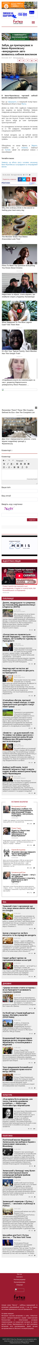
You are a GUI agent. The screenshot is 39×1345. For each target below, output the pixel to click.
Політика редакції (19, 1279)
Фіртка (23, 104)
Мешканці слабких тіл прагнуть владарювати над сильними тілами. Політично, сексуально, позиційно (22, 812)
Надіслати (32, 520)
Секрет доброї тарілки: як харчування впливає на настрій (17, 959)
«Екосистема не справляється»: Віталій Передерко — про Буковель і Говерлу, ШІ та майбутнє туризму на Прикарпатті (19, 637)
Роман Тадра (16, 828)
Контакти (19, 1277)
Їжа (4, 902)
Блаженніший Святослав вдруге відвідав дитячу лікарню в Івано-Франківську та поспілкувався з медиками (18, 1041)
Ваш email (6, 495)
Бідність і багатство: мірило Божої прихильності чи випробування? (20, 833)
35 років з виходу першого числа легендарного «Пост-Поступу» (23, 853)
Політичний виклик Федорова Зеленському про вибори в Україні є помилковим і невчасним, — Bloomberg (19, 1142)
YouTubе (7, 150)
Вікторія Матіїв (18, 58)
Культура (7, 1095)
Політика (7, 1135)
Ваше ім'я (6, 487)
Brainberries (19, 242)
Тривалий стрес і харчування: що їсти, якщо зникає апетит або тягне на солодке (19, 908)
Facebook (24, 147)
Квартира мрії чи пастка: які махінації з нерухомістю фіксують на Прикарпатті (18, 670)
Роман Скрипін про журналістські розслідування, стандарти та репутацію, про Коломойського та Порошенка (19, 588)
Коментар (6, 456)
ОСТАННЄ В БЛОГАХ (19, 802)
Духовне (7, 983)
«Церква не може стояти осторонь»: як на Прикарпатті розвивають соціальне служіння (19, 989)
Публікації (8, 598)
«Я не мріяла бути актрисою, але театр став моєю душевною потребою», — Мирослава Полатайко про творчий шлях (18, 1102)
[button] (4, 460)
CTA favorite (20, 213)
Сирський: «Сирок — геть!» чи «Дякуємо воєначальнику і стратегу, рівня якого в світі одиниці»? (23, 878)
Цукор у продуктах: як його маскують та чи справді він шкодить (19, 934)
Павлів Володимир (18, 850)
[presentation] (4, 460)
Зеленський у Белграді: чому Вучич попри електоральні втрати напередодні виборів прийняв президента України (19, 1173)
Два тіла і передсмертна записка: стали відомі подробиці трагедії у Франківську (19, 441)
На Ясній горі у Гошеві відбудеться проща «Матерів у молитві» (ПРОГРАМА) (18, 1015)
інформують (12, 102)
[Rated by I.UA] (19, 1290)
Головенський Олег (18, 872)
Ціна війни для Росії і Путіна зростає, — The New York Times (17, 1236)
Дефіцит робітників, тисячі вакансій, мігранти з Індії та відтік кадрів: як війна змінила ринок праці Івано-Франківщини (19, 770)
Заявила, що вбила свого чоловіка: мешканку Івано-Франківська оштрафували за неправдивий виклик (19, 164)
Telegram (34, 145)
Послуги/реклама (19, 1282)
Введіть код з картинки (12, 504)
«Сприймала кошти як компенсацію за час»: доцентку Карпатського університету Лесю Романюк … (18, 382)
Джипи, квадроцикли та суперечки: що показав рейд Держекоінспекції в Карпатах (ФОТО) (19, 604)
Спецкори (19, 1285)
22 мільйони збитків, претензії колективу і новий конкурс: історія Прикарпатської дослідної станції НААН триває (18, 703)
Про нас (19, 1274)
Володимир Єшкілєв (18, 806)
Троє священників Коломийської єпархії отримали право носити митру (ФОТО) (18, 1069)
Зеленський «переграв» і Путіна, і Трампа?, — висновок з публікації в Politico (19, 1203)
